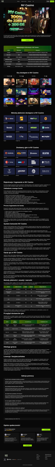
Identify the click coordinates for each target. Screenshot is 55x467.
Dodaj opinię (46, 429)
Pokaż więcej (27, 445)
